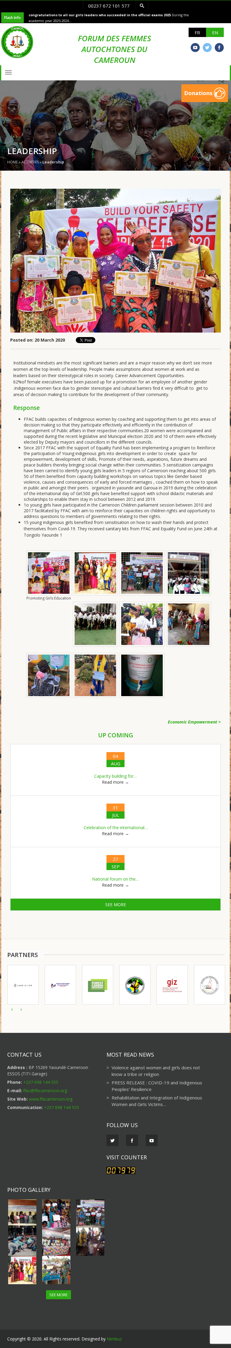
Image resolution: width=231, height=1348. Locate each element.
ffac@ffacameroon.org (45, 1090)
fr (197, 32)
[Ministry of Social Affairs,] (209, 985)
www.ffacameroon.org (50, 1099)
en (215, 32)
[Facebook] (219, 47)
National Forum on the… (115, 879)
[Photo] (24, 1213)
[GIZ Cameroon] (172, 985)
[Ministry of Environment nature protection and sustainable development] (134, 985)
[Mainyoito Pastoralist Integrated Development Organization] (60, 985)
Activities (30, 162)
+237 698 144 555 (40, 1082)
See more (115, 904)
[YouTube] (195, 47)
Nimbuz (114, 1339)
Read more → (115, 782)
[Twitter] (207, 47)
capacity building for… (115, 776)
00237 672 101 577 (109, 6)
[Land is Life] (22, 985)
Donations (199, 93)
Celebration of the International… (116, 827)
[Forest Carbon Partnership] (97, 985)
